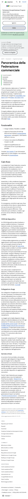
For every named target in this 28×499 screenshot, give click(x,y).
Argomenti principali (17, 59)
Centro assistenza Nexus (7, 471)
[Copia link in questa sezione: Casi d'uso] (11, 162)
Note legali (5, 490)
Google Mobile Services (7, 476)
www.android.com (5, 474)
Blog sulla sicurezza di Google (8, 452)
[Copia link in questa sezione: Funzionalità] (13, 126)
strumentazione (21, 133)
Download (3, 428)
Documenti (8, 59)
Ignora (14, 23)
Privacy (16, 490)
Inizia (14, 28)
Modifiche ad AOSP (18, 34)
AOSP (2, 59)
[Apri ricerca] (17, 2)
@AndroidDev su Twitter (7, 447)
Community (18, 487)
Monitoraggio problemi (7, 481)
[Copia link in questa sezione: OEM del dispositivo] (17, 219)
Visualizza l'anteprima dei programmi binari (12, 431)
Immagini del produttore (7, 433)
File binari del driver (6, 436)
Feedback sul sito (6, 492)
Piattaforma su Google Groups (8, 455)
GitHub (3, 438)
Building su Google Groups (7, 457)
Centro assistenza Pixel (6, 469)
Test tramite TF (11, 151)
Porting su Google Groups (7, 460)
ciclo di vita (21, 246)
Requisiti (3, 426)
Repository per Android (7, 423)
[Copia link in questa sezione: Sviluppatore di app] (16, 289)
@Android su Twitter (6, 445)
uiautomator (7, 135)
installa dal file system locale (9, 324)
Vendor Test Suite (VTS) (16, 97)
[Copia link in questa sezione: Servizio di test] (13, 354)
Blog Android (4, 450)
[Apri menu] (2, 2)
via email (17, 285)
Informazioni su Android (7, 487)
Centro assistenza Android (7, 466)
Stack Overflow (5, 479)
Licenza (11, 490)
